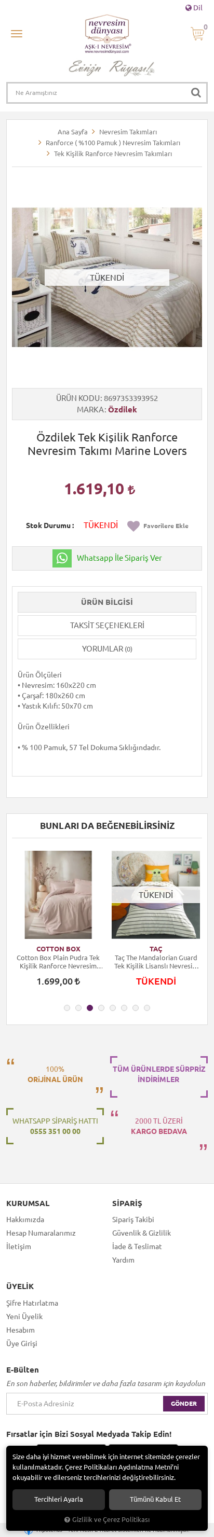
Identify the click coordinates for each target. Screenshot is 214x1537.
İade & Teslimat (137, 1246)
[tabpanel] (58, 923)
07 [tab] (135, 1008)
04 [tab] (101, 1008)
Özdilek (122, 409)
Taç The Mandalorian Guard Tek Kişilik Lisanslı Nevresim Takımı (156, 962)
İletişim (18, 1246)
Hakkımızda (25, 1219)
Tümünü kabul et (155, 1499)
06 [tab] (124, 1008)
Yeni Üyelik (24, 1316)
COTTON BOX (58, 948)
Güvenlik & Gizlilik (141, 1233)
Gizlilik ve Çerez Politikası (111, 1519)
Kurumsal (27, 1203)
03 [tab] (90, 1008)
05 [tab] (113, 1008)
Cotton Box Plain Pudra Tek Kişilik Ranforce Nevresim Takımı (58, 962)
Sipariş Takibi (133, 1219)
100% (55, 1074)
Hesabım (20, 1330)
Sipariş (127, 1203)
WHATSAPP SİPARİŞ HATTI (55, 1126)
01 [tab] (67, 1008)
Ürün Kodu (78, 398)
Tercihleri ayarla (58, 1499)
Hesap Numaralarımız (41, 1233)
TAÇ (156, 948)
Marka (90, 409)
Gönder (184, 1403)
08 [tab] (147, 1008)
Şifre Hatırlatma (32, 1303)
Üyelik (20, 1286)
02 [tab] (78, 1008)
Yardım (123, 1260)
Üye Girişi (21, 1343)
